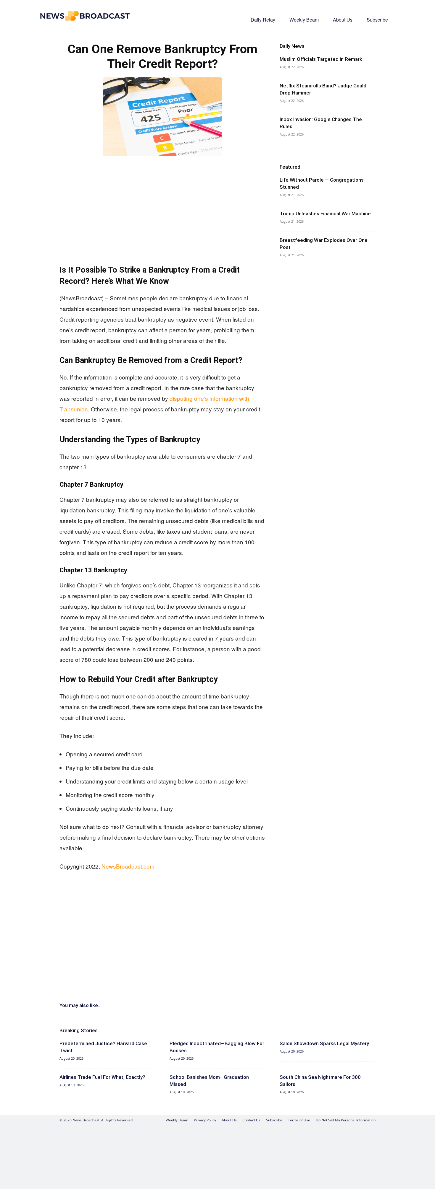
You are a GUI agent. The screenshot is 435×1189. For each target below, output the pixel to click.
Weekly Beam (304, 19)
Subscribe (377, 19)
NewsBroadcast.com (128, 866)
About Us (342, 19)
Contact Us (251, 1120)
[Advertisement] (162, 205)
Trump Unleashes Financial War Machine (325, 213)
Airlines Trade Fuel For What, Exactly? (102, 1077)
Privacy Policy (205, 1120)
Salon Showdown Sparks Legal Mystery (324, 1043)
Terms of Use (299, 1120)
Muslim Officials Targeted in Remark (321, 59)
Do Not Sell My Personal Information (346, 1120)
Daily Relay (263, 19)
